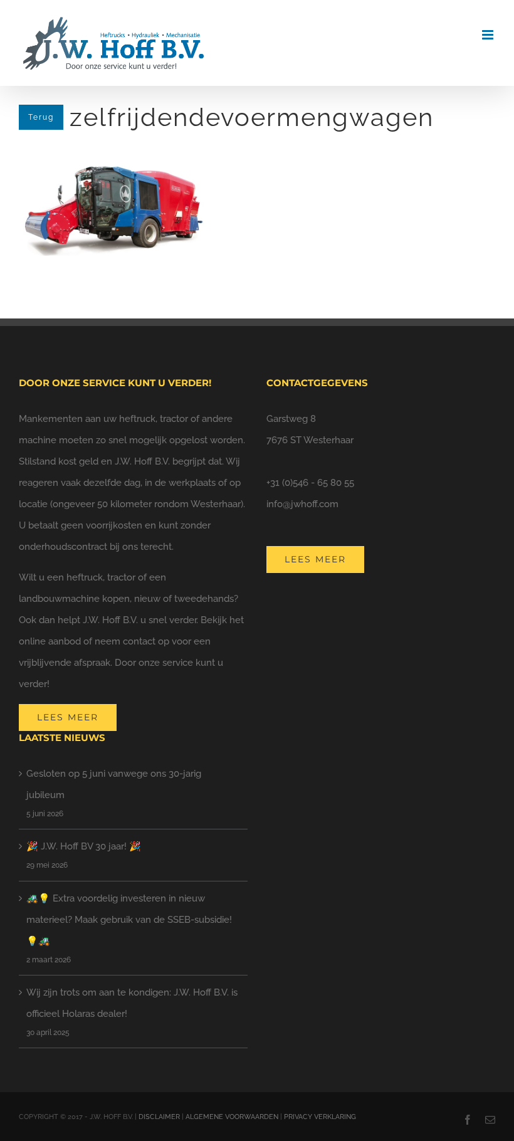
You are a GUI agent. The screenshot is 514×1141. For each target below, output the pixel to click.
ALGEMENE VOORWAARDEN (232, 1117)
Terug (41, 117)
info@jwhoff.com (302, 504)
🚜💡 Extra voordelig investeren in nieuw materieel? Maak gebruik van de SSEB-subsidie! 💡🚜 (129, 920)
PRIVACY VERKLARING (320, 1117)
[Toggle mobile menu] (488, 34)
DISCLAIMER (159, 1117)
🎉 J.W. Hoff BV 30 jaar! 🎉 (83, 846)
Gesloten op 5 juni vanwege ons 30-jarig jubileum (113, 784)
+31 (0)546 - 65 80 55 (310, 482)
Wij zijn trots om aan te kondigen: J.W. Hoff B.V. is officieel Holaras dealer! (132, 1003)
